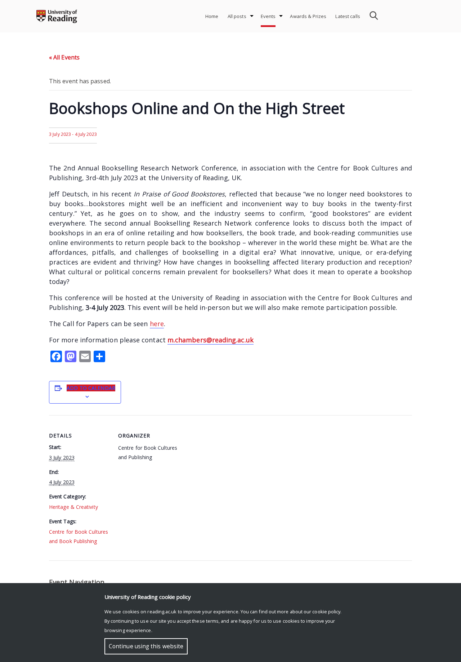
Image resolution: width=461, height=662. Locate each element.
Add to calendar (91, 388)
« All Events (64, 57)
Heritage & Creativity (73, 506)
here (157, 323)
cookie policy (326, 611)
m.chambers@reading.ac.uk (210, 340)
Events (268, 16)
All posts (237, 16)
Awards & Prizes (308, 16)
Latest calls (347, 16)
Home (212, 16)
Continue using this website (146, 646)
